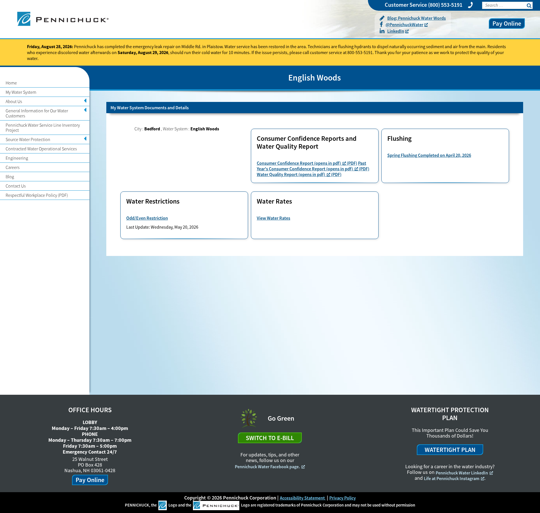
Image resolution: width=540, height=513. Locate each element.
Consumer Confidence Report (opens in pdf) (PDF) (307, 163)
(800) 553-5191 (445, 4)
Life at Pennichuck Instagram (451, 478)
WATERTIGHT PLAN (450, 450)
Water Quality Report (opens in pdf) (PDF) (299, 174)
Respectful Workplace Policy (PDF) (37, 195)
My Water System (21, 92)
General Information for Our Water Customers (37, 113)
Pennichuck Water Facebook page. (267, 466)
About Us (14, 101)
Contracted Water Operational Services (41, 148)
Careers (12, 167)
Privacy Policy (342, 498)
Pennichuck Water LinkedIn (462, 473)
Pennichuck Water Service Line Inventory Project (43, 127)
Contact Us (16, 186)
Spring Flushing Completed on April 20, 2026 (429, 155)
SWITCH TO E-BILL (270, 438)
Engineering (17, 158)
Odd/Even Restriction (147, 218)
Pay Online (506, 23)
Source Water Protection (28, 139)
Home (11, 83)
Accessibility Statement (303, 498)
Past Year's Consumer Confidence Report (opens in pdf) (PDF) (313, 165)
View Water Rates (273, 218)
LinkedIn (395, 31)
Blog (10, 176)
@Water (404, 24)
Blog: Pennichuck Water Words (416, 18)
